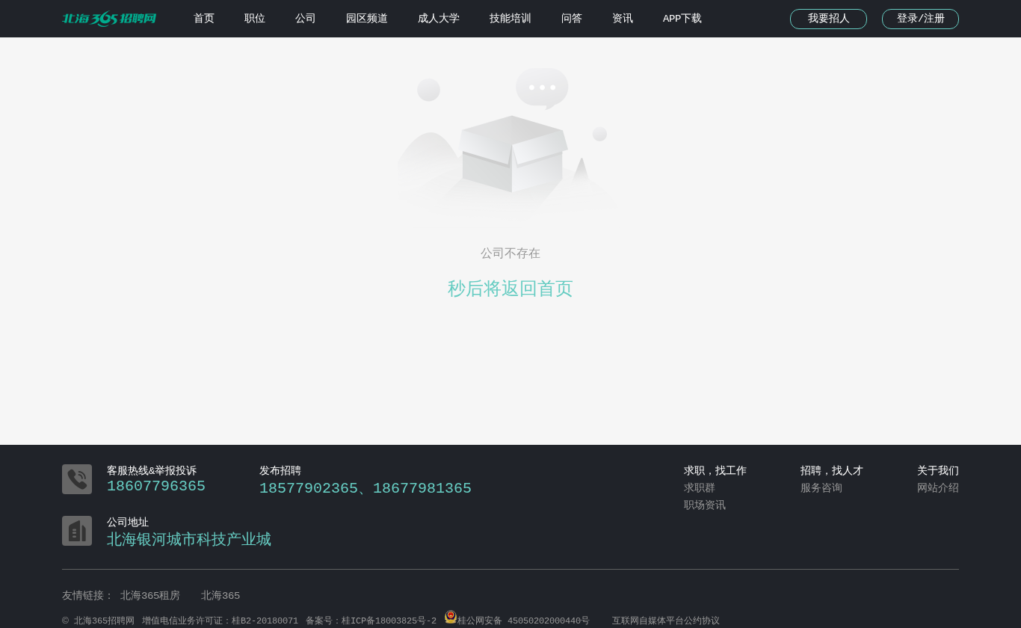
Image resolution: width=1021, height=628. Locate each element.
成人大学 (439, 19)
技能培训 (510, 19)
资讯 (622, 19)
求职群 (699, 488)
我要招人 (829, 19)
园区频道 (367, 19)
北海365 (220, 596)
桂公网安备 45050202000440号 (523, 621)
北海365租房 (153, 596)
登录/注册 (921, 19)
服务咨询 (821, 488)
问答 (571, 19)
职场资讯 (705, 505)
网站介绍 (938, 488)
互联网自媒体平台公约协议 (666, 621)
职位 (254, 19)
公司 (305, 19)
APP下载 (682, 19)
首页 (204, 19)
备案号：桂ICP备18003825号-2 (371, 621)
